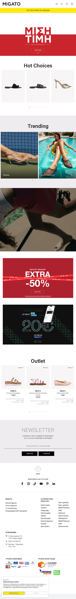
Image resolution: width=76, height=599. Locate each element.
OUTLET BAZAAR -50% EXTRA (38, 10)
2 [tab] (39, 53)
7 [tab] (46, 107)
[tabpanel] (38, 34)
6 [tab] (43, 107)
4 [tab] (38, 107)
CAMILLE (13, 391)
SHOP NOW (47, 10)
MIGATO (38, 391)
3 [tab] (35, 107)
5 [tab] (41, 107)
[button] (7, 580)
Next (73, 34)
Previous (3, 34)
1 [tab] (38, 53)
